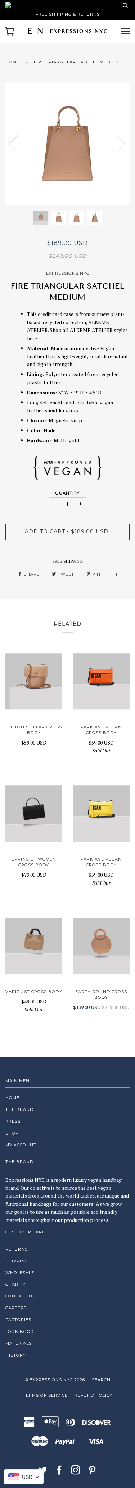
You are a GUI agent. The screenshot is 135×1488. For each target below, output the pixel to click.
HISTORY (15, 1355)
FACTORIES (18, 1319)
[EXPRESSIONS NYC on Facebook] (59, 1472)
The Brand (19, 1109)
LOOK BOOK (19, 1331)
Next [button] (116, 143)
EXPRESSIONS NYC (67, 273)
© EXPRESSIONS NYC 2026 (55, 1379)
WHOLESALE (19, 1272)
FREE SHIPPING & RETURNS (68, 14)
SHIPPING (16, 1260)
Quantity (67, 493)
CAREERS (16, 1307)
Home (12, 61)
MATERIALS (18, 1343)
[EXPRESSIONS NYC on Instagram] (76, 1472)
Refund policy (93, 1395)
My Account (20, 1144)
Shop (12, 1133)
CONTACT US (20, 1296)
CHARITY (15, 1284)
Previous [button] (17, 143)
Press (13, 1121)
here (32, 338)
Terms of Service (45, 1395)
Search (101, 1379)
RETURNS (16, 1249)
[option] (67, 143)
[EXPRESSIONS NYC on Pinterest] (92, 1472)
